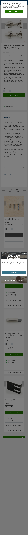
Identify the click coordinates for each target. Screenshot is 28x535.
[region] (14, 267)
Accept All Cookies (14, 272)
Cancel (14, 15)
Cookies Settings (14, 268)
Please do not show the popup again (14, 280)
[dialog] (14, 9)
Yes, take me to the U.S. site (14, 11)
